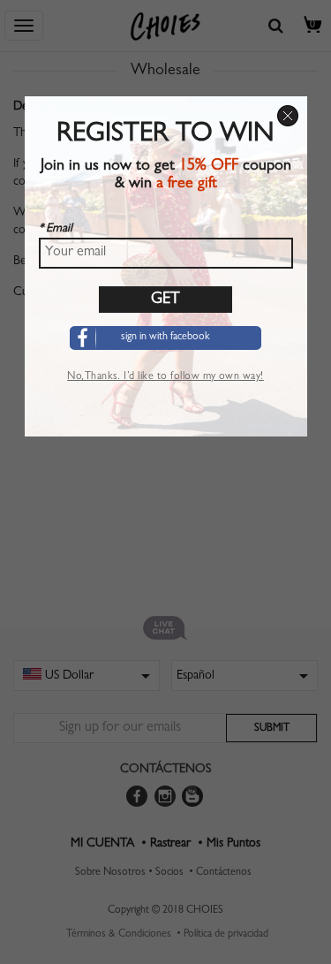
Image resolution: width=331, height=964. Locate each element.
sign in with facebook (165, 337)
